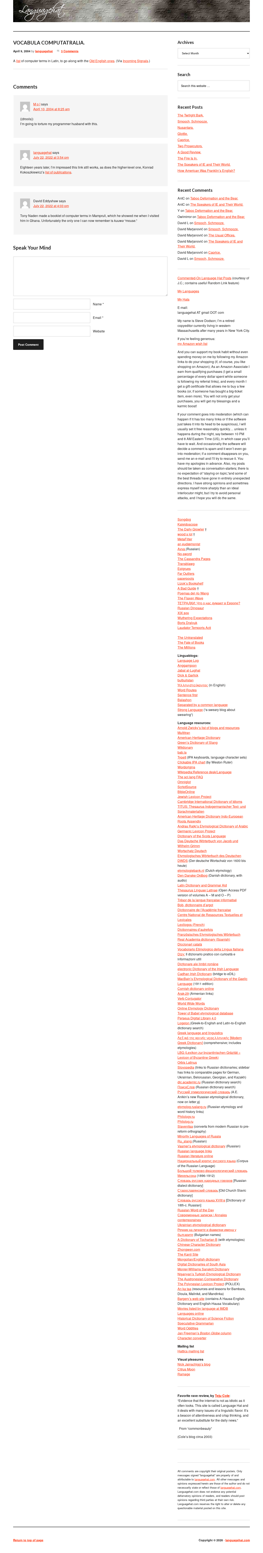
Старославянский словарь (198, 1190)
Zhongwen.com (189, 1249)
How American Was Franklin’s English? (206, 170)
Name (97, 304)
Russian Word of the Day (196, 1210)
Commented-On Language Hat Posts (204, 278)
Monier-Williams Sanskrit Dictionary (203, 1269)
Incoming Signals (135, 60)
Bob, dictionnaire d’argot (195, 905)
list (18, 60)
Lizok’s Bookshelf (190, 583)
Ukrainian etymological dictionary (202, 1224)
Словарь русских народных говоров (205, 1180)
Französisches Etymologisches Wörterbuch (209, 934)
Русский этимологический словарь (204, 1092)
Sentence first (187, 695)
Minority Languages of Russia (199, 1136)
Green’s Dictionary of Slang (198, 742)
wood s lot (185, 534)
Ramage (184, 1374)
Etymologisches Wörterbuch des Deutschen (209, 855)
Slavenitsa (185, 1126)
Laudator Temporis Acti (194, 627)
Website (99, 331)
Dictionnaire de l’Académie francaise (204, 909)
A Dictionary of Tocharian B (197, 1239)
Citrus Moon (186, 1369)
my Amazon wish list (192, 343)
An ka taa (184, 1288)
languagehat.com (28, 12)
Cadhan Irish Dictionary (195, 973)
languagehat (44, 51)
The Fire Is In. (187, 158)
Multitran (184, 732)
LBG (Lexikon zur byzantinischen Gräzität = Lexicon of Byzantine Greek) (209, 1055)
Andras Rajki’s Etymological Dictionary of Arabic (213, 826)
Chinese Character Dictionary (199, 1244)
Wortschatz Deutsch (192, 850)
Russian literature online (195, 1156)
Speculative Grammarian (196, 1323)
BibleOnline (186, 791)
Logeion (184, 1023)
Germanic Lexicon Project (196, 831)
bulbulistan (186, 680)
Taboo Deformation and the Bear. (214, 198)
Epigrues (184, 568)
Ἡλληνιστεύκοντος (193, 685)
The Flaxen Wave (190, 598)
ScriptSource (187, 786)
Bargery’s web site (191, 1298)
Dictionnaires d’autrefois (195, 929)
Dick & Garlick (188, 675)
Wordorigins (186, 767)
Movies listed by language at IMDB (203, 1308)
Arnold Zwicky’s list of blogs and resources (209, 727)
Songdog (184, 519)
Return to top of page (28, 1540)
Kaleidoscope (188, 524)
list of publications (58, 172)
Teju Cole (222, 1395)
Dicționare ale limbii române (198, 964)
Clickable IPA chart (191, 762)
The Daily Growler (191, 529)
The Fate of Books (191, 642)
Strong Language (190, 709)
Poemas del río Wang (193, 593)
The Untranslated (190, 637)
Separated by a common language (203, 704)
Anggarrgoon (187, 665)
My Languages (188, 291)
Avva (182, 549)
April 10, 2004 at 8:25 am (51, 109)
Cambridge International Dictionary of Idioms (210, 801)
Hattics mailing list (191, 1351)
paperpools (186, 578)
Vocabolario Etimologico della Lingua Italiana (210, 949)
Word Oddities (188, 1328)
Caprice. (184, 139)
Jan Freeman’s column (204, 1333)
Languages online (191, 1313)
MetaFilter (185, 539)
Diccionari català (190, 944)
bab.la (182, 752)
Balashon (184, 699)
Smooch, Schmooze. (193, 121)
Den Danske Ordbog (193, 875)
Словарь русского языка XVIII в (201, 1200)
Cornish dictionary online (196, 988)
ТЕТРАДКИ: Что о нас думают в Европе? (209, 603)
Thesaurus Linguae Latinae (198, 890)
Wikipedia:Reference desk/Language (205, 772)
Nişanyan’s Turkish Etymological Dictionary (209, 1274)
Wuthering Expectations (195, 617)
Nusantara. (186, 127)
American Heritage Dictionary (199, 737)
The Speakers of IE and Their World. (204, 164)
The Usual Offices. (221, 235)
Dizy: (181, 954)
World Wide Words (191, 1003)
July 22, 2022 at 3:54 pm (51, 157)
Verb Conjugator (189, 998)
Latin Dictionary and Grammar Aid (202, 885)
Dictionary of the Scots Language (202, 836)
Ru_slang (185, 1141)
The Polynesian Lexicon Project (201, 1283)
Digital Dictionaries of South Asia (202, 1264)
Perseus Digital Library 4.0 (197, 1018)
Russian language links (195, 1151)
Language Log (188, 660)
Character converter (192, 1338)
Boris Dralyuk (187, 622)
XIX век (183, 612)
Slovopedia (186, 1067)
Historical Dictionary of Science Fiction (206, 1318)
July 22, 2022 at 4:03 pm (51, 205)
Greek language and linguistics (200, 1032)
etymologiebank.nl (191, 870)
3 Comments (69, 51)
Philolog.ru (185, 1121)
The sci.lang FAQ (190, 777)
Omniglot (184, 781)
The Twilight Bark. (191, 115)
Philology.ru (186, 1116)
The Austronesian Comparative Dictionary (208, 1279)
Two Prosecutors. (190, 146)
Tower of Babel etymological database (205, 1013)
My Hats (183, 299)
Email (97, 317)
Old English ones (101, 60)
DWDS (183, 860)
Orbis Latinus (187, 1062)
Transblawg (186, 563)
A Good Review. (189, 152)
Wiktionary (185, 747)
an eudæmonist (189, 544)
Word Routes (187, 690)
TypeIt (182, 757)
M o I (36, 104)
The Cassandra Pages (194, 558)
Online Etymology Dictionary (198, 1008)
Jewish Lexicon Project (194, 796)
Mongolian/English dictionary (199, 1259)
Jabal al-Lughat (189, 670)
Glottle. (183, 133)
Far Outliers (186, 573)
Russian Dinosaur (191, 608)
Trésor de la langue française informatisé (207, 900)
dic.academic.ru (189, 1082)
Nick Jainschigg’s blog (194, 1364)
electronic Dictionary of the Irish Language (208, 968)
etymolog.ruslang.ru (192, 1106)
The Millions (186, 647)
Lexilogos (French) (191, 924)
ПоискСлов (186, 1087)
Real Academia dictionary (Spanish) (204, 939)
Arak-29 (183, 993)
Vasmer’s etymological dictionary (201, 1146)
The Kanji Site (188, 1254)
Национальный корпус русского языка (207, 1160)
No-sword (185, 553)
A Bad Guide (187, 588)
